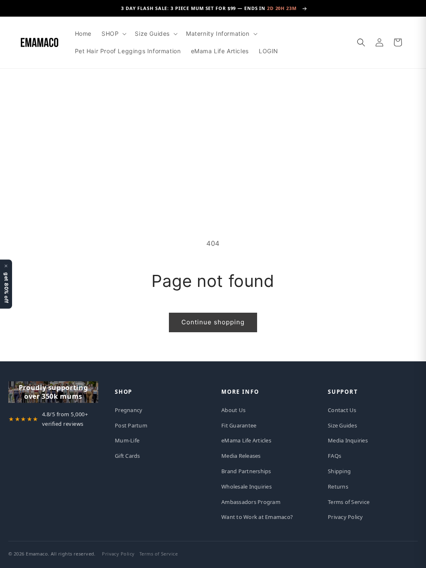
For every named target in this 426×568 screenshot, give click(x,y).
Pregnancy (128, 410)
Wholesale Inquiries (246, 486)
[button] (113, 33)
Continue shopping (213, 322)
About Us (233, 410)
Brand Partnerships (246, 471)
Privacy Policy (345, 517)
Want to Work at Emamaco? (257, 517)
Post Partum (131, 425)
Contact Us (342, 410)
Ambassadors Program (250, 502)
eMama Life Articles (246, 440)
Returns (338, 486)
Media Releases (241, 455)
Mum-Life (127, 440)
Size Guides (342, 425)
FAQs (334, 455)
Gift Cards (127, 455)
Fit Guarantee (238, 425)
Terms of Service (348, 502)
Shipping (339, 471)
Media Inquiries (348, 440)
